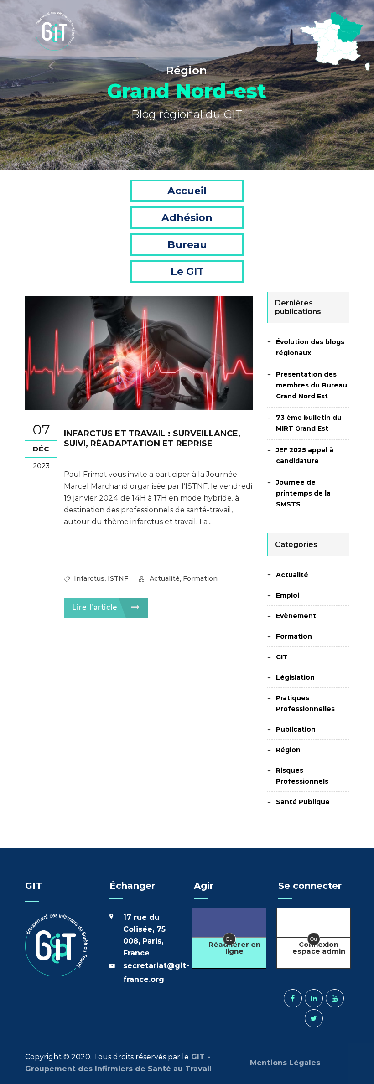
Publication (296, 729)
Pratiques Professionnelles (305, 703)
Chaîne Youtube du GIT (335, 998)
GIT (282, 657)
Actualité (165, 578)
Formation (200, 578)
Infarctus (89, 578)
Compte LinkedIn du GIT (314, 998)
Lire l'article (96, 608)
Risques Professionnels (302, 775)
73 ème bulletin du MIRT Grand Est (309, 423)
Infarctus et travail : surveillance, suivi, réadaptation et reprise (152, 438)
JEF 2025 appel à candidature (304, 455)
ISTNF (118, 578)
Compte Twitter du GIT (314, 1018)
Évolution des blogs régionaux (310, 347)
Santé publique (303, 802)
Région (288, 750)
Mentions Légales (286, 1062)
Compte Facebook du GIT (293, 998)
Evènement (296, 616)
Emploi (287, 595)
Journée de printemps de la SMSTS (303, 493)
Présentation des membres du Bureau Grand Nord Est (311, 385)
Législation (295, 677)
